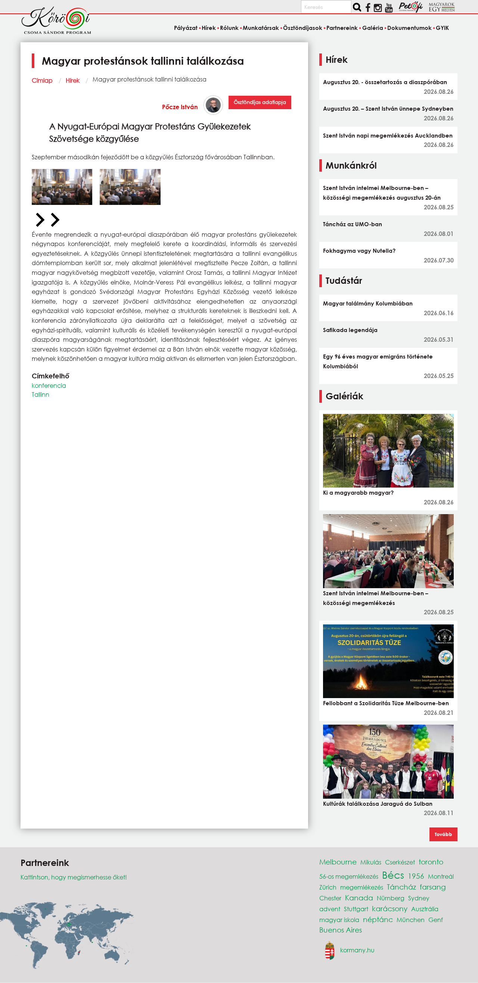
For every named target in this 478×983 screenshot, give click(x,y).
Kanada (359, 897)
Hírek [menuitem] (209, 27)
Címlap (42, 80)
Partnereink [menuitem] (342, 27)
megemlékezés (361, 887)
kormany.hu (357, 950)
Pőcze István (180, 106)
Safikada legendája (350, 329)
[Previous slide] (39, 220)
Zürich (327, 887)
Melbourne (338, 861)
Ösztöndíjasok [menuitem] (302, 27)
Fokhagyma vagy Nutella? (359, 250)
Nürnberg (390, 898)
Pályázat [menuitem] (185, 27)
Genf (435, 920)
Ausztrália (424, 909)
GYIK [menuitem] (442, 27)
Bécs (393, 875)
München (411, 920)
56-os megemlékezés (348, 876)
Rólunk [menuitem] (229, 27)
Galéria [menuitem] (372, 27)
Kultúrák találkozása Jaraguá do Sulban (377, 803)
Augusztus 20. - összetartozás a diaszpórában (385, 82)
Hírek (73, 80)
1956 (416, 876)
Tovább (443, 834)
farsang (433, 886)
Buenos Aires (340, 929)
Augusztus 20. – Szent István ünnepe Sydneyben (388, 108)
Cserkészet (400, 862)
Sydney (418, 898)
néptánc (378, 919)
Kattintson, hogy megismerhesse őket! (74, 877)
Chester (330, 898)
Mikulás (370, 862)
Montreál (441, 876)
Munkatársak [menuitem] (261, 27)
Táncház (401, 886)
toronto (431, 861)
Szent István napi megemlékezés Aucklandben (388, 135)
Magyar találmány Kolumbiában (368, 303)
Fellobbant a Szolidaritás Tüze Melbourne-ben (386, 703)
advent (329, 909)
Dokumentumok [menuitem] (409, 27)
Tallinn (40, 394)
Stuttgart (356, 909)
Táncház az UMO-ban (352, 224)
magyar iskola (339, 920)
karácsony (389, 908)
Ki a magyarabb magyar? (358, 492)
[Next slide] (54, 220)
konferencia (49, 385)
